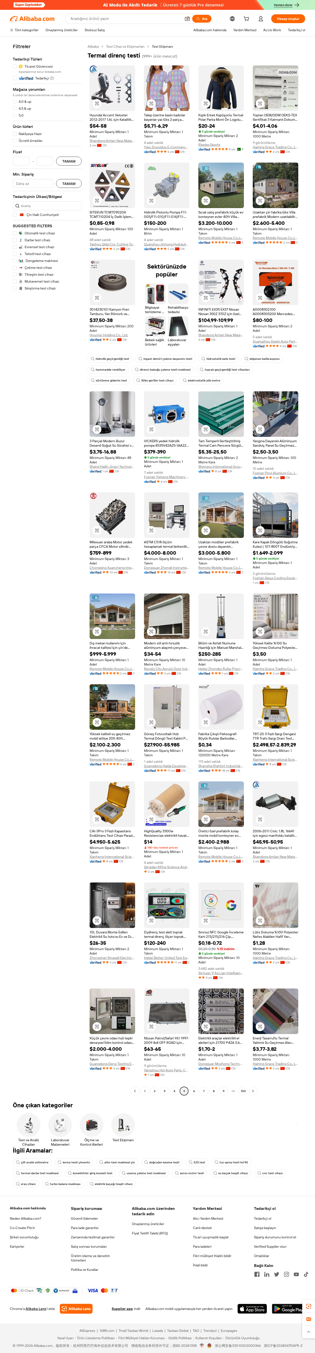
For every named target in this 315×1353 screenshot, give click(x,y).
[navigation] (47, 569)
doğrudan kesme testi (164, 1162)
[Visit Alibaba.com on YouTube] (296, 1274)
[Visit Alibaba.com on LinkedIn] (267, 1274)
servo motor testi (192, 1173)
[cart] (247, 19)
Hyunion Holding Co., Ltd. (109, 335)
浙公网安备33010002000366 (238, 1346)
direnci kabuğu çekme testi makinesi (165, 369)
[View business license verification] (202, 1345)
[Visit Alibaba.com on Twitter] (277, 1274)
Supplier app (122, 1309)
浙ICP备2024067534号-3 (283, 1346)
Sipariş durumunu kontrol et (275, 1237)
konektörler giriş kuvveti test (92, 1173)
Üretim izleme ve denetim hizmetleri (90, 1258)
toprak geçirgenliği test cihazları (227, 369)
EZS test (199, 1162)
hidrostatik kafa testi (220, 359)
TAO (196, 1331)
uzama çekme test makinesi (146, 1173)
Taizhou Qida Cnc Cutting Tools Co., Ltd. (112, 244)
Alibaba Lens (36, 1309)
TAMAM (69, 161)
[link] (308, 1306)
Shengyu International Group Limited (221, 467)
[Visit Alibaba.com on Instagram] (286, 1274)
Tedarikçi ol (262, 1218)
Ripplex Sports (209, 145)
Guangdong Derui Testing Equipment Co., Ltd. (112, 1064)
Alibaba (93, 46)
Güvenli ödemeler (84, 1218)
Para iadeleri (202, 1246)
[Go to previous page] (134, 1091)
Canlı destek (202, 1228)
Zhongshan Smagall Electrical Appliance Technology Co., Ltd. (112, 958)
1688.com (106, 1331)
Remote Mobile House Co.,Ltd (221, 238)
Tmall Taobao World (133, 1331)
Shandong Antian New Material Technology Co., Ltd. (112, 141)
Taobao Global (178, 1331)
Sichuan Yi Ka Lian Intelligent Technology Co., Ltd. (221, 973)
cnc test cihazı (272, 1173)
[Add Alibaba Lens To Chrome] (76, 1309)
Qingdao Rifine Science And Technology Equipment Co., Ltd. (166, 867)
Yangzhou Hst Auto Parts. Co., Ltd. (166, 1070)
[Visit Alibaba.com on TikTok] (306, 1274)
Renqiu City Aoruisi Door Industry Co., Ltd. (166, 669)
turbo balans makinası (65, 1184)
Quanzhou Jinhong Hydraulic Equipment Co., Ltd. (166, 244)
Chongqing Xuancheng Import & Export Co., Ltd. (112, 568)
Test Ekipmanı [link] (162, 46)
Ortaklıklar (261, 1256)
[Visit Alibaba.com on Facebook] (257, 1274)
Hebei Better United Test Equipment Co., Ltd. (166, 958)
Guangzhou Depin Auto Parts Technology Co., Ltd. (275, 341)
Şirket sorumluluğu (24, 1237)
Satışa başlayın (265, 1228)
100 (243, 1091)
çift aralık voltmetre (34, 1162)
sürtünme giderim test (111, 380)
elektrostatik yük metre (204, 380)
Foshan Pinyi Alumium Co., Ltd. (275, 473)
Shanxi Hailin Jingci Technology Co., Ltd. (112, 467)
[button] (187, 19)
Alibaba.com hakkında (28, 1208)
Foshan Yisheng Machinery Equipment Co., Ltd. (166, 477)
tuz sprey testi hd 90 (234, 1162)
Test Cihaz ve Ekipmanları (125, 46)
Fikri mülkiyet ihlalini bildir (212, 1256)
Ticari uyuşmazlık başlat (211, 1237)
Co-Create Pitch (22, 1228)
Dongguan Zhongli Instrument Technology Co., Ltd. (166, 568)
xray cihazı (28, 1184)
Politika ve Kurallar (84, 1270)
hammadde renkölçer (111, 369)
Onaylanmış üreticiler (148, 1224)
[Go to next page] (253, 1091)
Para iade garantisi (84, 1228)
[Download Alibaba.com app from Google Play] (288, 1309)
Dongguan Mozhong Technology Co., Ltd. (221, 1064)
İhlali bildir (200, 1265)
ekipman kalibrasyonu (265, 359)
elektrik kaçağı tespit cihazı (114, 1184)
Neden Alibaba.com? (25, 1218)
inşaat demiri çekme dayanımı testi (167, 359)
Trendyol (210, 1331)
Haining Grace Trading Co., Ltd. (275, 147)
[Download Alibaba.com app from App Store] (252, 1309)
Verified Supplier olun (270, 1246)
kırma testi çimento (76, 1162)
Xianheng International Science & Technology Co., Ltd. (275, 759)
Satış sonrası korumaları (89, 1246)
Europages (229, 1331)
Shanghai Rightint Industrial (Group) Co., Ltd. (221, 766)
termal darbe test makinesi (40, 1173)
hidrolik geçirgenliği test (112, 359)
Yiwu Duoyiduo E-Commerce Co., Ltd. (166, 147)
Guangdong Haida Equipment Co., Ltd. (166, 766)
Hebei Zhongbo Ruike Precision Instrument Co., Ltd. (221, 669)
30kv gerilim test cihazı (157, 380)
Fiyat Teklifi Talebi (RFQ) (150, 1233)
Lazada (157, 1331)
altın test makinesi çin (119, 1162)
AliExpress (87, 1331)
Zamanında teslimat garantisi (92, 1237)
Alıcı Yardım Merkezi (208, 1218)
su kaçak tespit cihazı (233, 1173)
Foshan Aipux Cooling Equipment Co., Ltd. (275, 578)
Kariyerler (17, 1246)
